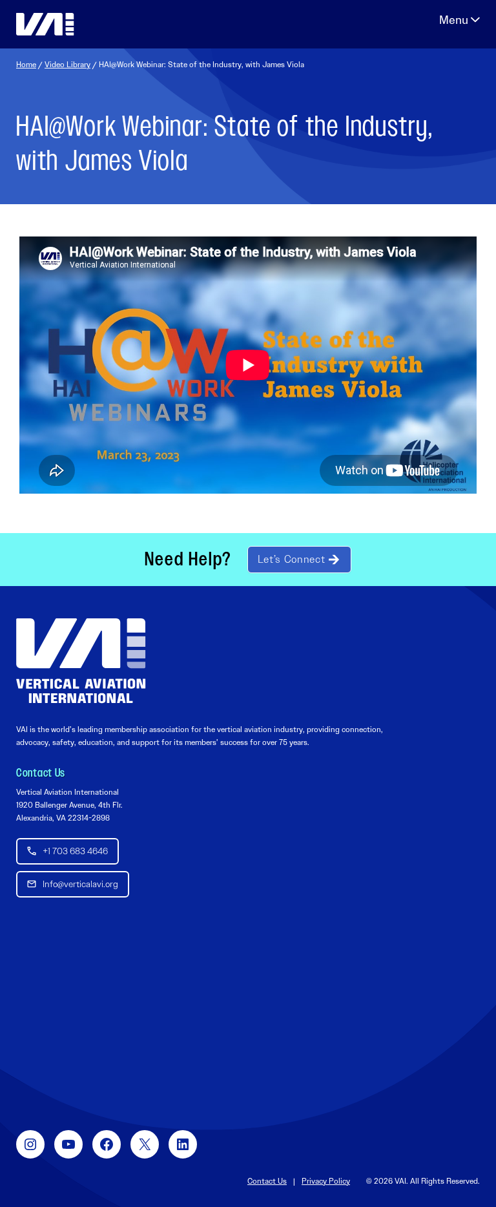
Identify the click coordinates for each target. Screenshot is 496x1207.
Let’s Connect (291, 559)
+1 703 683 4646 (75, 851)
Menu (459, 20)
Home (26, 64)
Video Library (67, 64)
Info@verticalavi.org (80, 884)
